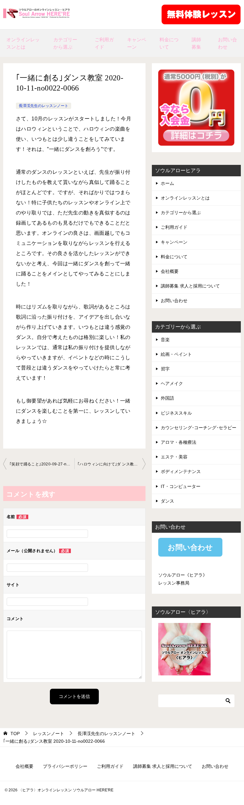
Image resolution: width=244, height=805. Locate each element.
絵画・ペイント (176, 354)
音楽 (165, 339)
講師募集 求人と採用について (190, 285)
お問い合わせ (227, 43)
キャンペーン (136, 43)
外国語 (167, 398)
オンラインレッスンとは (23, 43)
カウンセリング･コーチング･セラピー (198, 427)
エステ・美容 (174, 456)
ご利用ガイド (104, 43)
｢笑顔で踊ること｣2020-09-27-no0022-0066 (42, 464)
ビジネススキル (176, 413)
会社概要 (170, 271)
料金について (169, 43)
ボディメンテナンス (181, 471)
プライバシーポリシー (65, 766)
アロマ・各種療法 (178, 442)
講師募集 (196, 43)
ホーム (167, 183)
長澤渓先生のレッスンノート (43, 106)
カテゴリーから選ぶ (65, 43)
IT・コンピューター (180, 486)
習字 (165, 368)
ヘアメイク (172, 383)
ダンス (167, 501)
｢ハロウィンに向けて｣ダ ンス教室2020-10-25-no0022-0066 (112, 464)
